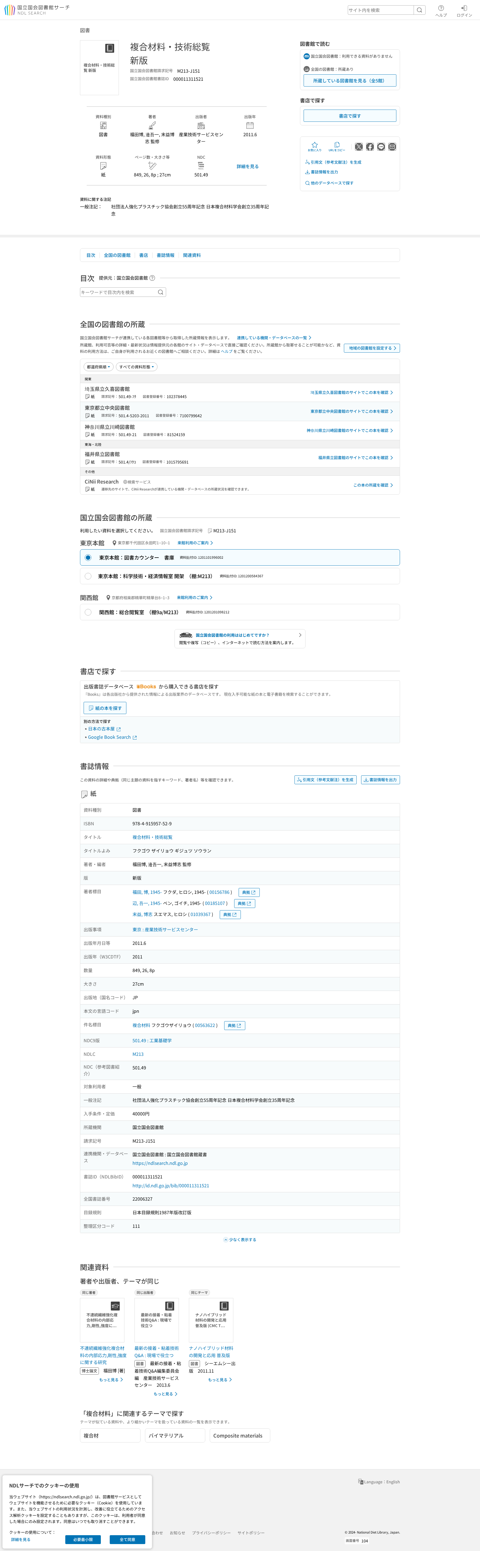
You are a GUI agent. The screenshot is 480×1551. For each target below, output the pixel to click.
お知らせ (177, 1532)
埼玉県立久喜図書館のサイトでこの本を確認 (349, 392)
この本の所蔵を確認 (370, 485)
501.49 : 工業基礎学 (152, 1040)
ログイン (464, 14)
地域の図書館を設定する (370, 348)
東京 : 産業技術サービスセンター (165, 929)
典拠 (246, 892)
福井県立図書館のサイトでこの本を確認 (353, 457)
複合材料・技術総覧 (152, 837)
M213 (138, 1054)
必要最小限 (83, 1539)
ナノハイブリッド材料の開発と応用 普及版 (211, 1351)
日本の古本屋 (102, 728)
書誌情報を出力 (324, 171)
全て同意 (127, 1539)
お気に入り (315, 150)
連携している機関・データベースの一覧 (272, 337)
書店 (143, 255)
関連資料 (192, 255)
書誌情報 (165, 255)
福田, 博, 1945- (147, 892)
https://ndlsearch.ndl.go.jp (160, 1163)
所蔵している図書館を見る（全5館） (350, 80)
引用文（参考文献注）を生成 (336, 162)
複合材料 (141, 1025)
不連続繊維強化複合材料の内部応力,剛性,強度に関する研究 (103, 1355)
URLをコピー (337, 150)
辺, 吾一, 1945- (147, 903)
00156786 (219, 892)
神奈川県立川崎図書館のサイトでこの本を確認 (347, 430)
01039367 (201, 914)
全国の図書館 (117, 255)
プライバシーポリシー (211, 1532)
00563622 (205, 1025)
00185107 (215, 903)
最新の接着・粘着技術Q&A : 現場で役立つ (156, 1351)
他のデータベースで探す (332, 183)
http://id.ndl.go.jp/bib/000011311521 (170, 1185)
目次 (90, 255)
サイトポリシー (251, 1532)
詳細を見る (248, 166)
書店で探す (350, 115)
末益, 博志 (142, 914)
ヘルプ (441, 14)
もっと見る (109, 1379)
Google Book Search (110, 736)
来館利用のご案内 (193, 542)
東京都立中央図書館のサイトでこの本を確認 (349, 411)
